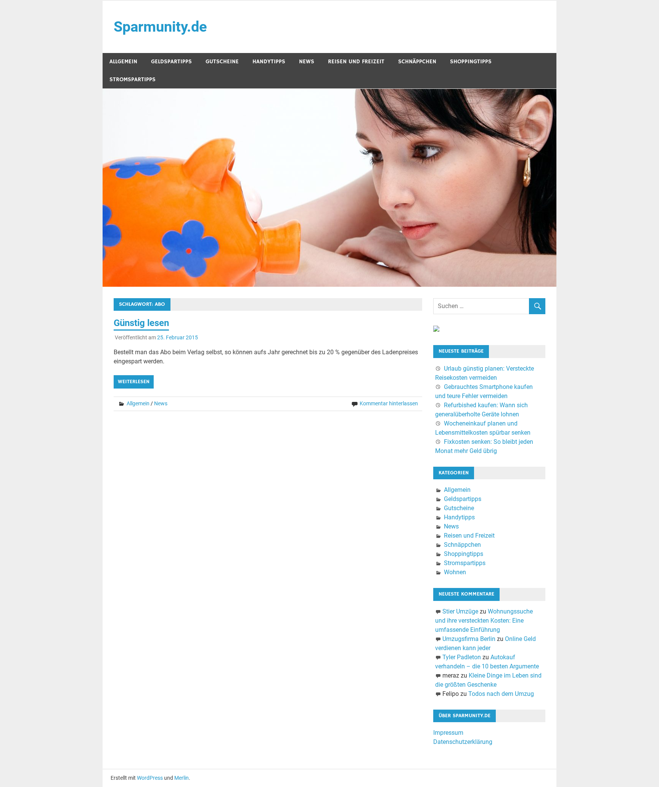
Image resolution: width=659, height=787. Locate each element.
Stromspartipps (132, 79)
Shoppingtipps (471, 61)
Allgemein (123, 61)
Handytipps (268, 61)
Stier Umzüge (460, 611)
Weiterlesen (133, 381)
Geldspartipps (171, 61)
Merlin (181, 778)
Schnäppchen (417, 61)
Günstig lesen (141, 323)
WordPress (150, 778)
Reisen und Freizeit (356, 61)
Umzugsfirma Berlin (468, 638)
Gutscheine (222, 61)
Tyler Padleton (461, 657)
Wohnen (455, 572)
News (306, 61)
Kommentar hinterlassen (389, 403)
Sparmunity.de (160, 26)
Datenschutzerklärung (462, 741)
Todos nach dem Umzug (501, 693)
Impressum (448, 732)
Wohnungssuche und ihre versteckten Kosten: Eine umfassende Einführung (484, 620)
